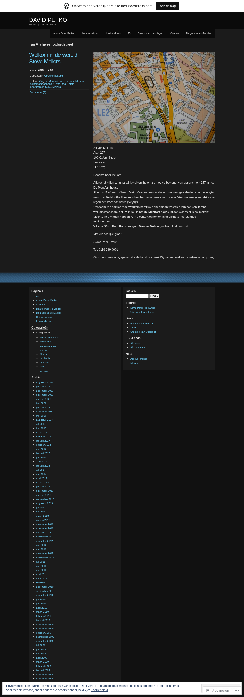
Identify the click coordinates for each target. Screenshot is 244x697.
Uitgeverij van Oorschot (143, 331)
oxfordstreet (37, 86)
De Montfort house (55, 81)
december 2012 (45, 524)
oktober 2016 (43, 445)
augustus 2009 (44, 641)
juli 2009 (41, 645)
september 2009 (45, 636)
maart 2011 (42, 578)
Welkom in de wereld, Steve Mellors (54, 58)
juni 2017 (41, 428)
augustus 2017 (44, 419)
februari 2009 (43, 666)
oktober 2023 (43, 399)
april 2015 (41, 461)
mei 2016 (41, 449)
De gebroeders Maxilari (198, 33)
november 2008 (45, 678)
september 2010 (45, 591)
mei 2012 (41, 549)
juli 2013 (41, 507)
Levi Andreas (113, 33)
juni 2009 (41, 649)
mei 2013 (41, 511)
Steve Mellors (53, 86)
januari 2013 (43, 520)
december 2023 (45, 390)
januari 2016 (43, 453)
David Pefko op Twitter (142, 307)
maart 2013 (42, 516)
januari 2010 (43, 620)
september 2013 (45, 499)
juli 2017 (41, 424)
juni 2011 (41, 566)
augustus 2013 (44, 503)
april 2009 (41, 657)
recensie (44, 362)
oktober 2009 (43, 632)
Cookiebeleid (99, 690)
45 (129, 33)
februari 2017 (43, 436)
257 (41, 81)
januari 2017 (43, 440)
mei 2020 (41, 415)
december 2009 (45, 624)
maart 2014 (42, 482)
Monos (43, 354)
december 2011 (44, 553)
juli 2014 (41, 470)
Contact (174, 33)
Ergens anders (48, 346)
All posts (135, 343)
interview (44, 350)
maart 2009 (42, 662)
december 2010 (45, 586)
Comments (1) (38, 92)
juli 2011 (40, 561)
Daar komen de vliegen (150, 33)
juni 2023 (41, 403)
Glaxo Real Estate (63, 84)
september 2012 (45, 536)
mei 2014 (41, 474)
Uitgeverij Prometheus (142, 312)
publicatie (45, 358)
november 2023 (45, 394)
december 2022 (45, 411)
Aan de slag (168, 6)
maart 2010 (42, 611)
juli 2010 (41, 599)
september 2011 (45, 557)
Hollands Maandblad (141, 323)
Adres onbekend (53, 75)
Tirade (133, 327)
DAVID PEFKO (48, 20)
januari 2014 (43, 486)
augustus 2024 (44, 382)
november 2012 (45, 528)
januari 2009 (43, 670)
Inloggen (135, 363)
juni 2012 (41, 545)
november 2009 (45, 628)
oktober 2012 (43, 532)
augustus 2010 (44, 595)
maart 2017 (42, 432)
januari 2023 (43, 407)
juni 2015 (41, 457)
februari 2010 (43, 616)
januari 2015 (43, 466)
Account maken (138, 358)
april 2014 (41, 478)
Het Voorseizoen (90, 33)
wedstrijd (44, 371)
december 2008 (45, 674)
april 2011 (41, 574)
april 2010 (41, 607)
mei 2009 (41, 653)
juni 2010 (41, 603)
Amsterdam (46, 341)
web (42, 366)
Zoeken (131, 291)
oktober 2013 (43, 495)
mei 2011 (41, 570)
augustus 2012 (44, 541)
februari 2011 (43, 582)
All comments (137, 347)
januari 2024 (43, 386)
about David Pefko (63, 33)
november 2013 (45, 491)
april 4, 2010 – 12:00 (41, 70)
